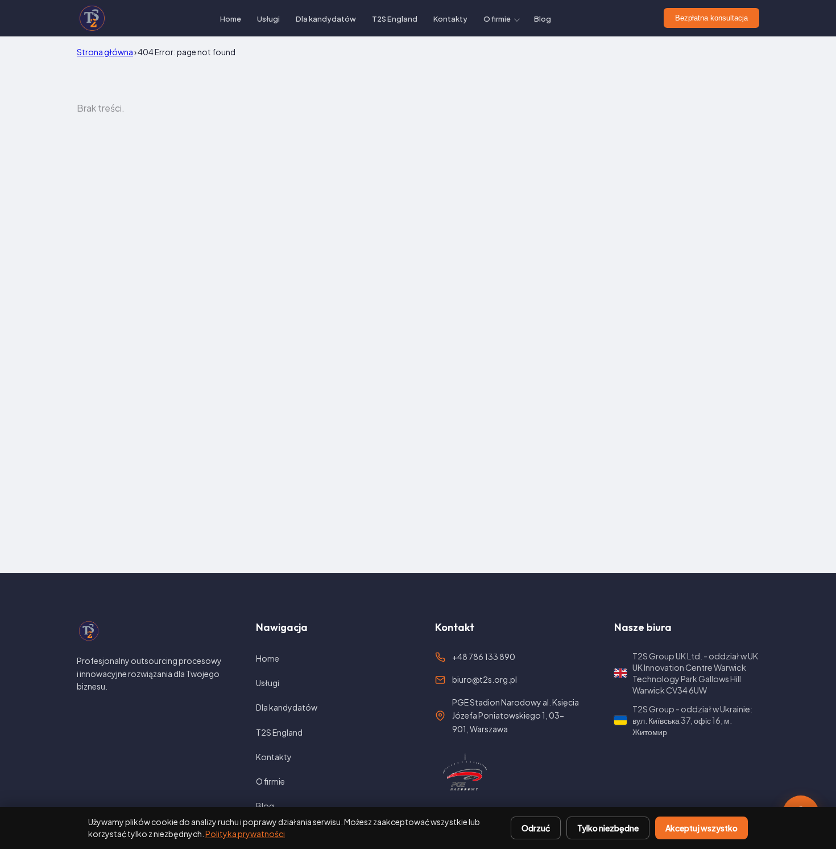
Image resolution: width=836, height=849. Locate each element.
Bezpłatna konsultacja (711, 18)
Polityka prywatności (245, 834)
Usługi (268, 18)
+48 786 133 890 (483, 656)
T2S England (394, 18)
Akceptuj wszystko (701, 828)
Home (230, 18)
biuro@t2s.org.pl (484, 679)
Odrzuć (536, 828)
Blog (542, 18)
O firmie (497, 18)
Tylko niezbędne (608, 828)
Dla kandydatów (326, 18)
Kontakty (450, 18)
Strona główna (105, 52)
